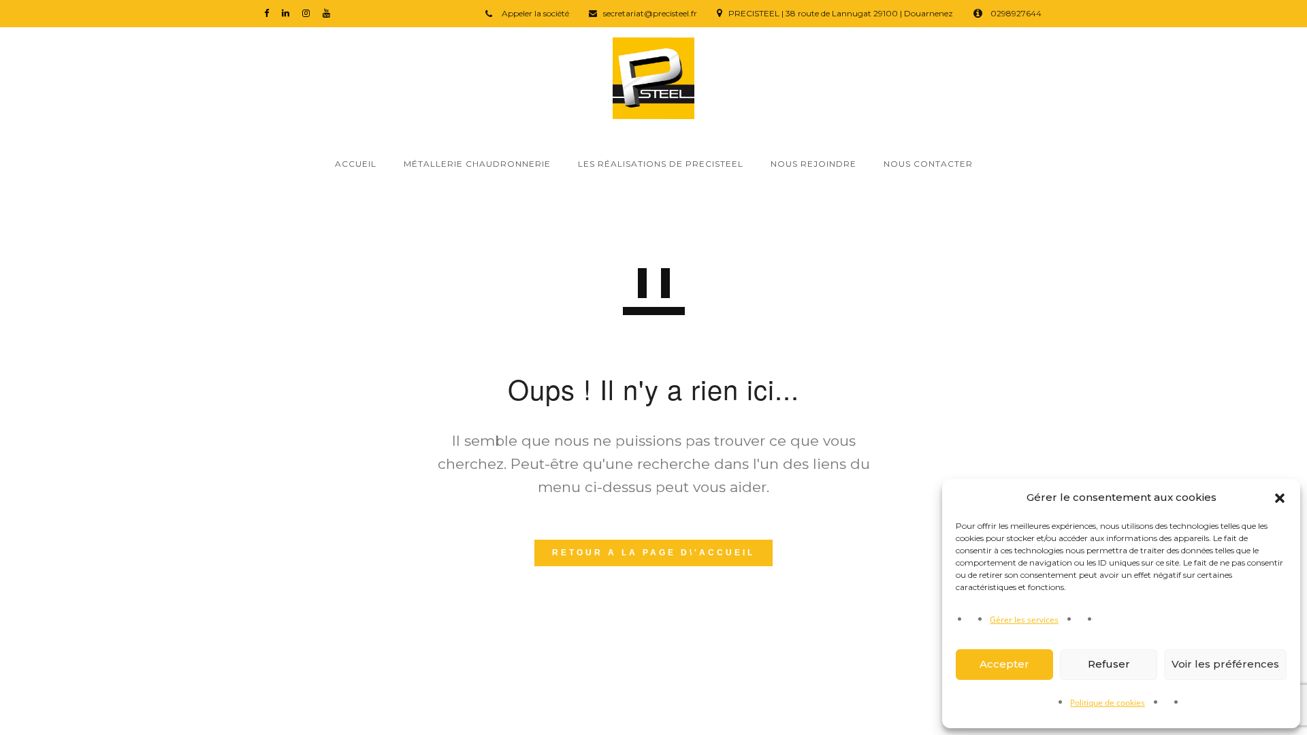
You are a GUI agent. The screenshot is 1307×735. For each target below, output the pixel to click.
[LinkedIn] (288, 12)
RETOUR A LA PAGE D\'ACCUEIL (653, 552)
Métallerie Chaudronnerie (477, 164)
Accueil (355, 164)
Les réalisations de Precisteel (660, 164)
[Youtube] (329, 12)
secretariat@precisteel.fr (650, 13)
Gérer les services (1024, 619)
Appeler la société (534, 13)
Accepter (1004, 663)
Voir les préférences (1225, 663)
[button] (1280, 498)
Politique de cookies (1107, 702)
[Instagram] (309, 12)
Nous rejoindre (813, 164)
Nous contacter (928, 164)
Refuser (1109, 663)
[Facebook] (269, 12)
